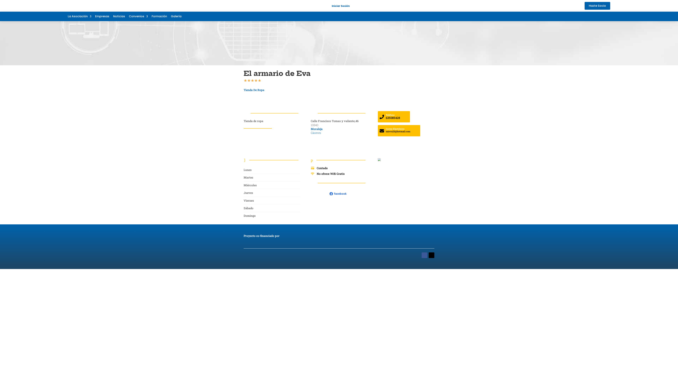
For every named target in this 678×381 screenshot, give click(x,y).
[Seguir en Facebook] (586, 16)
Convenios (136, 16)
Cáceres (316, 133)
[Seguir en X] (593, 16)
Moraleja (317, 129)
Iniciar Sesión (341, 6)
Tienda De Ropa (254, 90)
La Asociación (78, 16)
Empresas (102, 16)
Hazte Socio (597, 6)
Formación (159, 16)
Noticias (119, 16)
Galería (176, 16)
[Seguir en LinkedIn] (600, 16)
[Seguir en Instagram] (607, 16)
